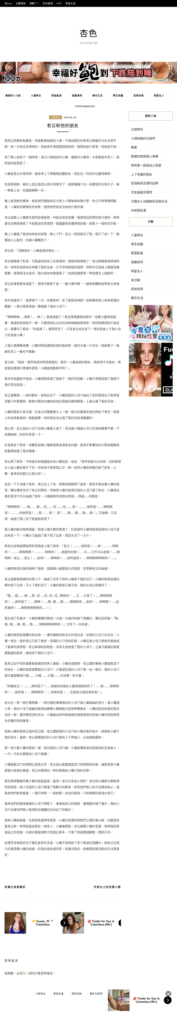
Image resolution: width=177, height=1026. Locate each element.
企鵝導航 (21, 3)
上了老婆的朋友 (141, 174)
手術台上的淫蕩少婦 (107, 887)
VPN (59, 3)
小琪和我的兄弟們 (143, 138)
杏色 (88, 33)
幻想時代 (137, 129)
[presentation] (5, 74)
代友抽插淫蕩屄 (141, 192)
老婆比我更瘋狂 (15, 887)
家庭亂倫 (56, 95)
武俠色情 (138, 95)
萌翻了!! (34, 3)
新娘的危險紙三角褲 (144, 156)
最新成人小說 (13, 95)
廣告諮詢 (77, 993)
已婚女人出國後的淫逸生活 (149, 201)
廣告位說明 (96, 993)
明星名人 (159, 95)
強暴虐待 (77, 95)
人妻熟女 (36, 95)
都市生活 (97, 95)
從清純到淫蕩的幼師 (144, 183)
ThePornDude (84, 106)
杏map (8, 3)
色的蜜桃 (48, 3)
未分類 (135, 280)
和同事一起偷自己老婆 (146, 165)
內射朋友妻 (138, 210)
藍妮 (134, 147)
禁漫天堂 (70, 3)
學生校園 (118, 95)
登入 (26, 973)
